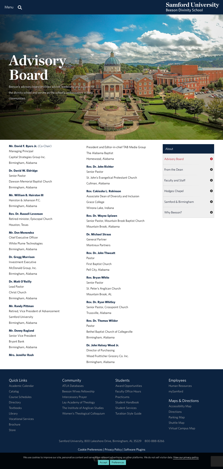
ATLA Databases (73, 386)
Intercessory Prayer (74, 397)
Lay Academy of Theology (78, 402)
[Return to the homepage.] (193, 11)
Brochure (14, 424)
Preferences (118, 462)
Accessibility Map (180, 406)
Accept (103, 462)
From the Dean (173, 169)
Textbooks (15, 408)
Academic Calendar (21, 386)
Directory (15, 402)
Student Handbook (127, 402)
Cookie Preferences (90, 449)
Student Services (126, 408)
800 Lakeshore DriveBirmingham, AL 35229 (112, 441)
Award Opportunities (128, 386)
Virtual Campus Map (182, 428)
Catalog (14, 391)
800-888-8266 (154, 441)
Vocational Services (21, 419)
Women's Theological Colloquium (83, 413)
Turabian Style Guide (128, 413)
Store (12, 430)
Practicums (122, 397)
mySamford (176, 391)
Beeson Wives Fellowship (78, 391)
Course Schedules (20, 397)
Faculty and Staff (174, 180)
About (169, 149)
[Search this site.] (20, 7)
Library (13, 413)
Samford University (71, 441)
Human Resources (180, 386)
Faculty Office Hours (128, 391)
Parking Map (177, 417)
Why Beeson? (173, 212)
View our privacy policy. (186, 457)
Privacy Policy (113, 449)
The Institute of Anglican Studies (83, 408)
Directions (175, 412)
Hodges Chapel (174, 191)
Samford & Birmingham (179, 202)
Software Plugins (134, 449)
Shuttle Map (176, 423)
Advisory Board (174, 159)
